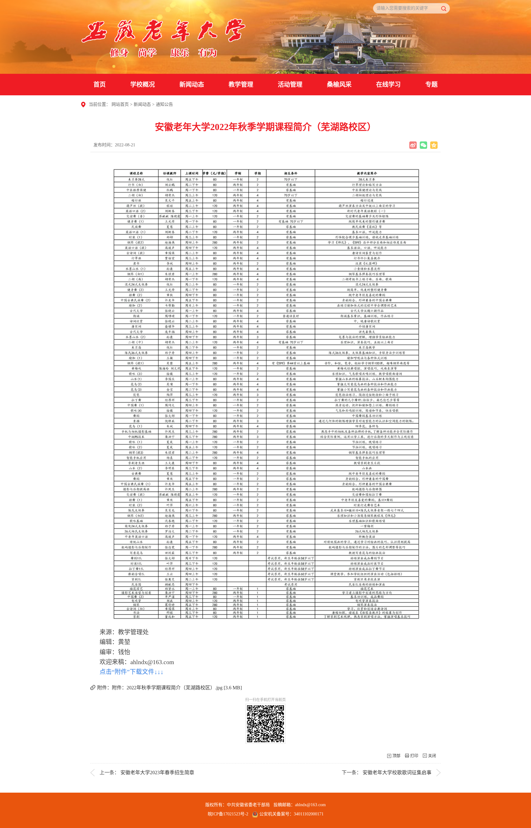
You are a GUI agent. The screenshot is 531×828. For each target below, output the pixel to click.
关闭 (432, 755)
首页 (99, 84)
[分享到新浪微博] (413, 145)
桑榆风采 (339, 84)
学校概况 (142, 84)
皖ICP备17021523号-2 (228, 814)
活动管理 (290, 84)
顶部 (396, 755)
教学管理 (241, 84)
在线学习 (388, 84)
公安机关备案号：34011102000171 (291, 814)
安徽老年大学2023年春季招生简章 (157, 772)
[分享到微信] (423, 145)
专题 (431, 84)
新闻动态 (191, 84)
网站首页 (120, 104)
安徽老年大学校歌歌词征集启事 (397, 772)
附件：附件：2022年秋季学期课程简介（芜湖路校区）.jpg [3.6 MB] (169, 687)
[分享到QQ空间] (434, 145)
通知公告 (164, 104)
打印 (414, 755)
